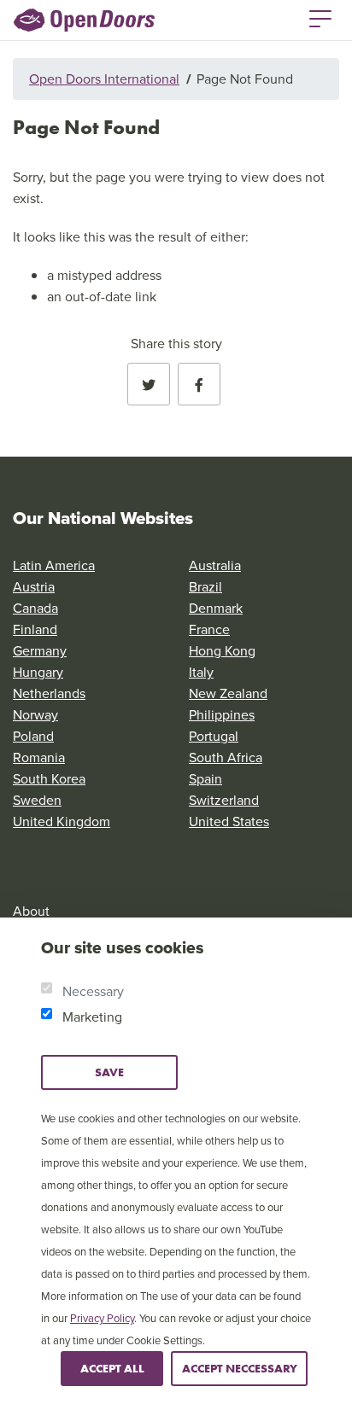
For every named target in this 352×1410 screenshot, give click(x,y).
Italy (201, 671)
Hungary (38, 671)
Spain (205, 778)
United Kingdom (61, 821)
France (209, 629)
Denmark (216, 607)
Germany (40, 650)
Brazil (205, 586)
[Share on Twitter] (148, 384)
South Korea (49, 778)
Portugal (213, 735)
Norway (35, 714)
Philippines (222, 714)
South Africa (225, 757)
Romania (39, 757)
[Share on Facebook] (199, 384)
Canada (35, 607)
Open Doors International (104, 78)
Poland (33, 735)
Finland (35, 629)
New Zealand (228, 693)
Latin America (54, 565)
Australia (215, 565)
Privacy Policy (102, 1318)
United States (229, 821)
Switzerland (224, 799)
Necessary (93, 991)
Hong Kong (222, 650)
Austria (34, 586)
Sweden (37, 799)
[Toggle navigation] (320, 17)
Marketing (92, 1016)
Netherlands (49, 693)
